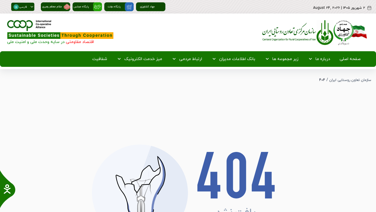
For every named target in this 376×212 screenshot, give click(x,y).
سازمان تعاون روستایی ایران (350, 80)
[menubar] (225, 59)
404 (322, 80)
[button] (31, 7)
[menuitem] (349, 59)
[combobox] (20, 7)
